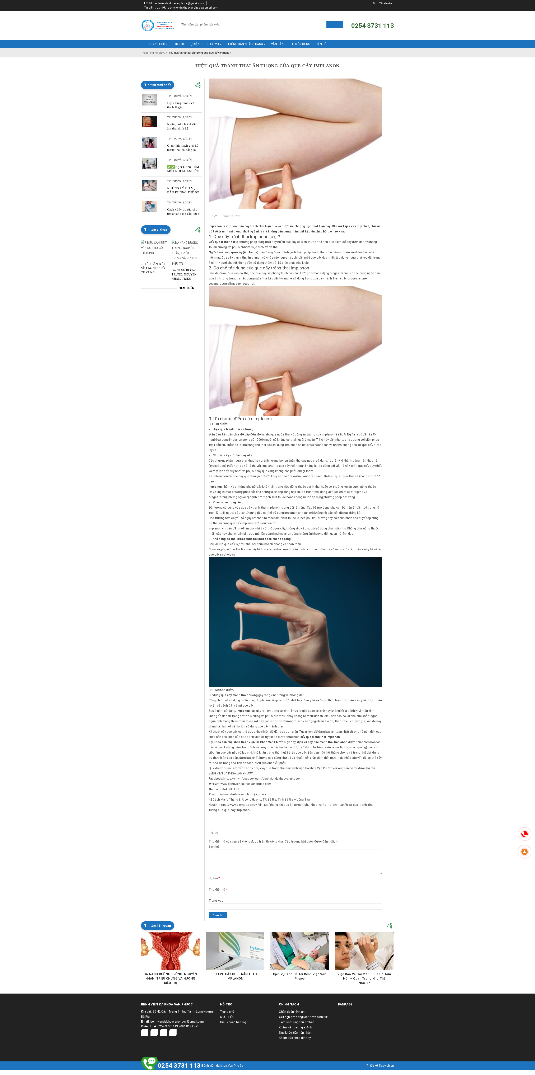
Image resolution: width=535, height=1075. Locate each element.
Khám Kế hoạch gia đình (295, 1027)
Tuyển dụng (301, 44)
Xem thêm (187, 288)
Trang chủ (147, 52)
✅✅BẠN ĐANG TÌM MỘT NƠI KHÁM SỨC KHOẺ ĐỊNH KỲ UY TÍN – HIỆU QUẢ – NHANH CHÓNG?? (183, 169)
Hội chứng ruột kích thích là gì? (181, 105)
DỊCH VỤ (213, 44)
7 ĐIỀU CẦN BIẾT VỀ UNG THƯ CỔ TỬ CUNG (153, 268)
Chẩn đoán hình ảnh (292, 1011)
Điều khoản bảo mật (234, 1022)
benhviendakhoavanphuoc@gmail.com (179, 3)
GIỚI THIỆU (227, 1017)
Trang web (216, 900)
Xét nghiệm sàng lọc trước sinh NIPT (304, 1017)
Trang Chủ (156, 44)
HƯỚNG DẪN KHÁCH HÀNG (245, 44)
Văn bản (277, 44)
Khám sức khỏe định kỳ (295, 1037)
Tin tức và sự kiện (179, 96)
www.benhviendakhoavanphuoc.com (245, 784)
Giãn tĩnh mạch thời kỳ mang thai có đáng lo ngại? (183, 148)
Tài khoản (385, 3)
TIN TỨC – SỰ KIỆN (186, 44)
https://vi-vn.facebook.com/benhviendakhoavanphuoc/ (261, 778)
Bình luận (215, 846)
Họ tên (214, 878)
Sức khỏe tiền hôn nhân (295, 1032)
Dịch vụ (160, 52)
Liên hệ (321, 44)
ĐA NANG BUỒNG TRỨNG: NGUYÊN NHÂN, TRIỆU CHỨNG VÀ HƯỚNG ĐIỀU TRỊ (184, 275)
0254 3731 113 (179, 1065)
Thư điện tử (218, 889)
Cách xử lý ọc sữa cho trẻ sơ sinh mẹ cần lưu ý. (183, 211)
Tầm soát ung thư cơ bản (296, 1022)
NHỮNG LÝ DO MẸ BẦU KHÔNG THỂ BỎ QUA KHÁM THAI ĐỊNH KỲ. (183, 190)
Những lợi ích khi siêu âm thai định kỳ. (182, 126)
